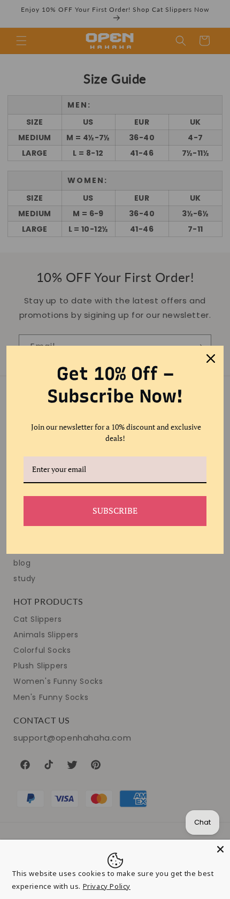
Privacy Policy (107, 886)
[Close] (220, 849)
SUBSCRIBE (115, 510)
